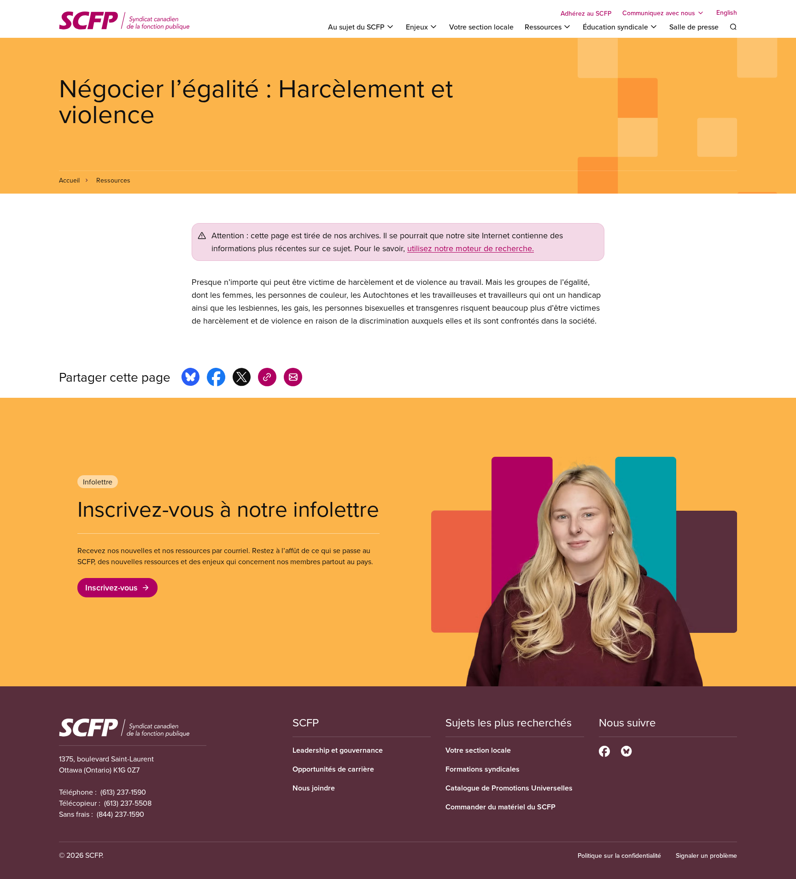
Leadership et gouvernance (338, 750)
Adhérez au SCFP (586, 13)
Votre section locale (481, 27)
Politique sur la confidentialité (619, 855)
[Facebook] (604, 749)
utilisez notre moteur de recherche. (470, 248)
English (726, 13)
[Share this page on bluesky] (190, 378)
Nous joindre (314, 788)
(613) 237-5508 (128, 803)
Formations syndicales (482, 769)
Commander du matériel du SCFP (500, 807)
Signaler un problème (706, 855)
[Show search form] (733, 26)
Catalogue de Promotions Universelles (509, 788)
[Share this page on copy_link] (267, 378)
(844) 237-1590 (120, 814)
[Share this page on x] (242, 378)
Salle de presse (694, 27)
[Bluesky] (626, 749)
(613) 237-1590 (123, 792)
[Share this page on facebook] (216, 378)
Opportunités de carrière (333, 769)
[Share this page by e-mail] (293, 378)
